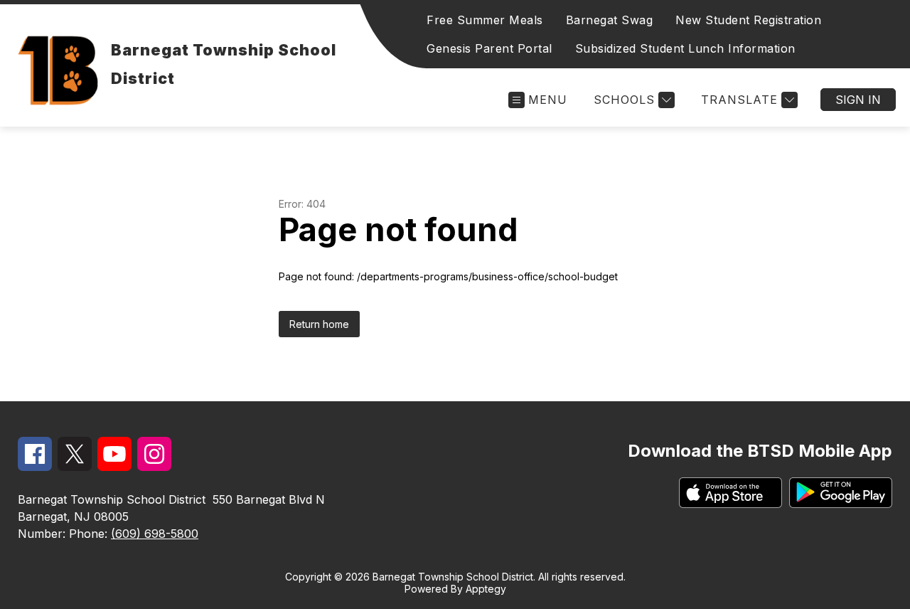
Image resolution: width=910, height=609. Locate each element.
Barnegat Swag (609, 20)
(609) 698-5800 (154, 533)
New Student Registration (748, 20)
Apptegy (486, 589)
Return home (319, 324)
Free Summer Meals (485, 20)
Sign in (858, 99)
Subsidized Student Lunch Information (685, 48)
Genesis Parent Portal (489, 48)
